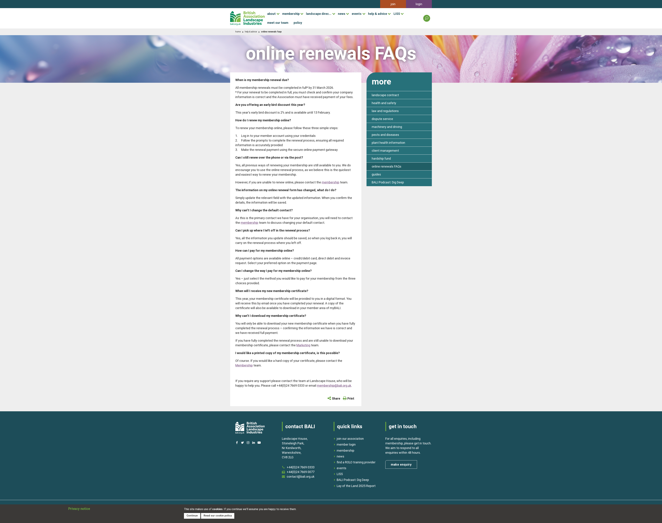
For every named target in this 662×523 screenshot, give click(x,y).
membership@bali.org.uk (334, 385)
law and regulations (385, 111)
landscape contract (385, 95)
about (271, 14)
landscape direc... (318, 14)
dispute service (382, 119)
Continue (192, 515)
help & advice (377, 14)
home (238, 32)
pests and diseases (385, 135)
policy (298, 22)
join (393, 4)
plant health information (388, 142)
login (419, 4)
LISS (397, 14)
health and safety (384, 103)
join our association (350, 438)
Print (350, 398)
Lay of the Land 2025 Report (356, 486)
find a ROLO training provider (356, 462)
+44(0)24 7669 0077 (300, 472)
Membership (244, 365)
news (341, 14)
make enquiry (401, 464)
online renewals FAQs (386, 166)
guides (376, 174)
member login (346, 444)
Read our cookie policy (218, 515)
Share (336, 398)
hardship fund (381, 158)
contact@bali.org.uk (300, 476)
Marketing (303, 345)
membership (291, 14)
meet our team (277, 22)
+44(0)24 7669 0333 (300, 467)
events (357, 14)
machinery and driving (387, 127)
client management (385, 150)
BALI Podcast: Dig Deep (388, 182)
